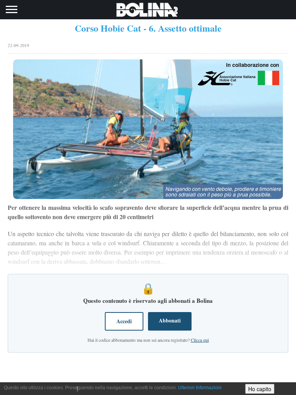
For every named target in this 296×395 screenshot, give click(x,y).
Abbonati (170, 320)
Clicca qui (200, 340)
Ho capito (259, 389)
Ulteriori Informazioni (200, 387)
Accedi (124, 321)
